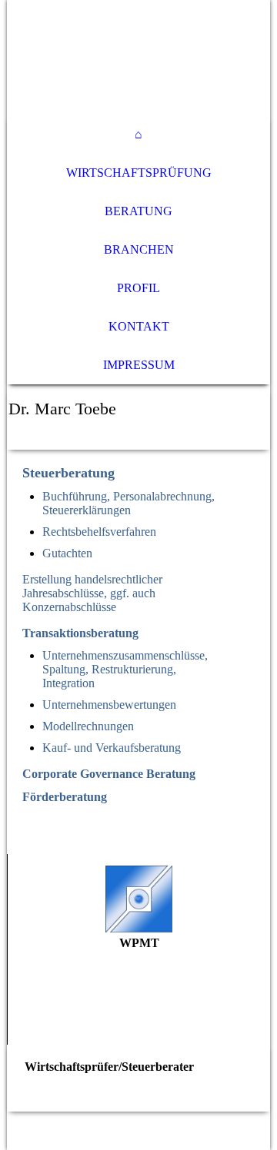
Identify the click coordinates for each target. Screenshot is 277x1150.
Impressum (139, 364)
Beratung (138, 211)
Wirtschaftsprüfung (139, 172)
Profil (138, 287)
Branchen (139, 249)
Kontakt (138, 326)
